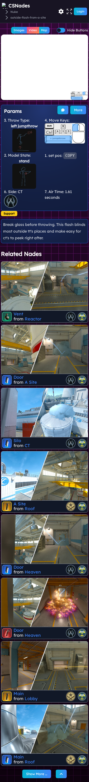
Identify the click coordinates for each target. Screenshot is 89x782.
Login (80, 11)
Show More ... (36, 774)
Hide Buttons (77, 30)
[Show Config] (61, 11)
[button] (44, 67)
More (78, 110)
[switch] (61, 30)
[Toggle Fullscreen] (69, 11)
